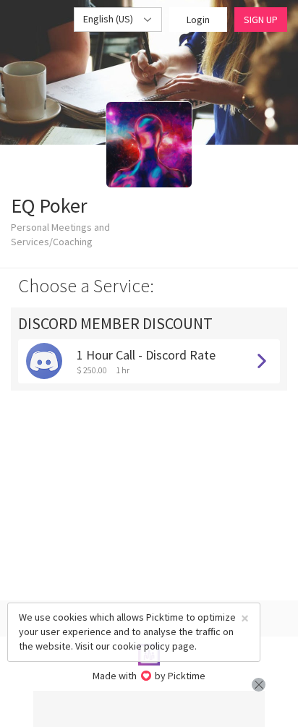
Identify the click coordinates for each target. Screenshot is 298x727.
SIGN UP (261, 19)
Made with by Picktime (149, 675)
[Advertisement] (149, 709)
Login (198, 19)
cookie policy (141, 645)
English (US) (109, 18)
